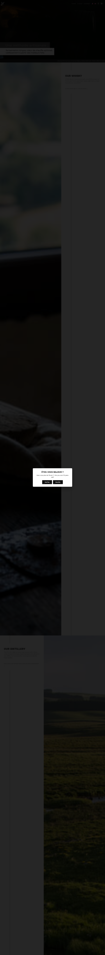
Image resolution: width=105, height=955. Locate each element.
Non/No (57, 482)
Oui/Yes (47, 482)
